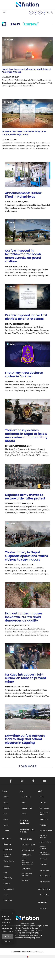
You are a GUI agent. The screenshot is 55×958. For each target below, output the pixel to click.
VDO (40, 791)
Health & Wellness (24, 822)
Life (22, 791)
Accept (8, 936)
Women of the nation (27, 830)
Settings (7, 941)
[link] (27, 64)
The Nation (38, 951)
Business (6, 838)
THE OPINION (44, 889)
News (4, 791)
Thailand (42, 902)
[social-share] (31, 12)
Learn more (7, 931)
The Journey (26, 839)
